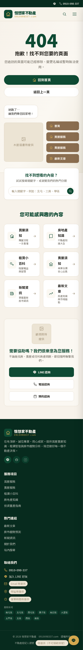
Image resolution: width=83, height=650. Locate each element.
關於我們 (9, 544)
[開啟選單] (74, 14)
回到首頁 (44, 79)
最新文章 (60, 158)
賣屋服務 (60, 148)
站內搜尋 (9, 550)
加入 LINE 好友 (18, 576)
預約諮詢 (44, 396)
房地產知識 (11, 500)
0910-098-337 (71, 3)
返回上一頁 (41, 91)
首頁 (57, 126)
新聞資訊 (9, 538)
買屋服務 (60, 137)
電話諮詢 (44, 384)
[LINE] (7, 459)
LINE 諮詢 (44, 372)
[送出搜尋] (70, 191)
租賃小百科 (11, 494)
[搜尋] (64, 14)
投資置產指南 (12, 506)
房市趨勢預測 (12, 532)
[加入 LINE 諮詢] (73, 640)
